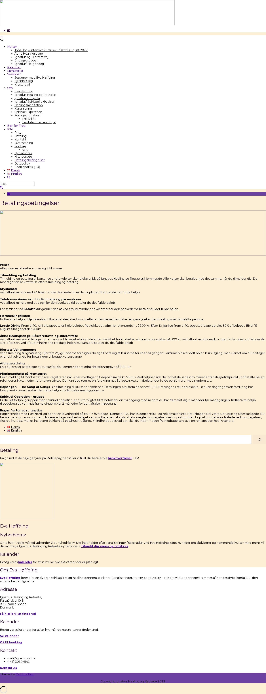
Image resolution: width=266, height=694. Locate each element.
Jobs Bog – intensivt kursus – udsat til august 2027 (51, 50)
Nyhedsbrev (23, 153)
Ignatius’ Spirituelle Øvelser (34, 101)
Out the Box (25, 674)
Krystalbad (22, 84)
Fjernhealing (23, 81)
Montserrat (15, 70)
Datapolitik (22, 163)
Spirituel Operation (28, 112)
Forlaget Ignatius (26, 115)
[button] (1, 37)
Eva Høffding (23, 91)
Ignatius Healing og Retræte (35, 95)
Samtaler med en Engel (39, 122)
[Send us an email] (8, 30)
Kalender (14, 67)
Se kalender (9, 636)
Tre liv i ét (29, 119)
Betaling (20, 136)
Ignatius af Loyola (27, 98)
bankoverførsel (120, 458)
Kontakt (20, 139)
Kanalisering (23, 108)
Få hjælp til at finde (15, 614)
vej (33, 614)
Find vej (20, 146)
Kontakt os (8, 668)
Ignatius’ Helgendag (29, 64)
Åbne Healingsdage (28, 53)
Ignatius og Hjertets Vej (31, 57)
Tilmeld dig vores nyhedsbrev (104, 546)
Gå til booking (11, 642)
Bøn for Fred (16, 125)
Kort (25, 149)
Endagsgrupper (26, 60)
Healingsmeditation (28, 105)
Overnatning (23, 143)
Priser (18, 132)
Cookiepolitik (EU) (27, 167)
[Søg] (259, 439)
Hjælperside (23, 156)
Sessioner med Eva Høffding (34, 77)
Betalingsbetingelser (29, 160)
